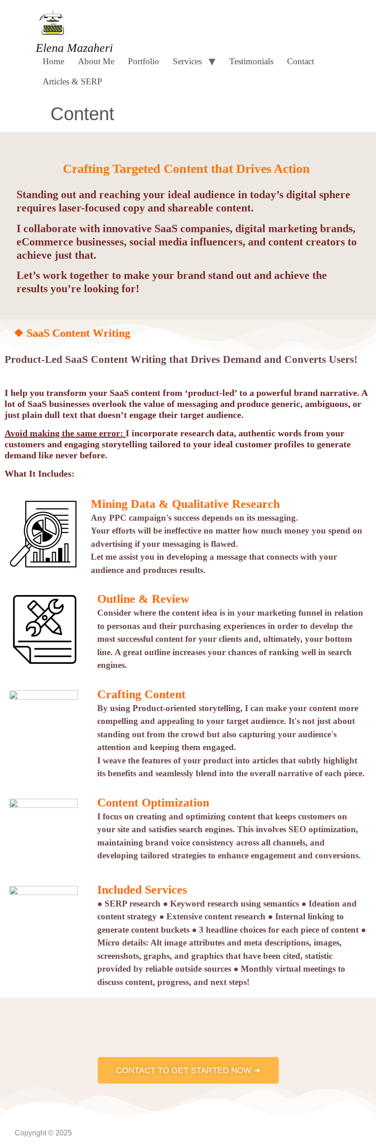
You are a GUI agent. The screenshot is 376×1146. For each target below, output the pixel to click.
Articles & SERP (72, 81)
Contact (300, 61)
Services (187, 61)
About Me (96, 61)
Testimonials (251, 61)
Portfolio (143, 61)
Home (53, 61)
